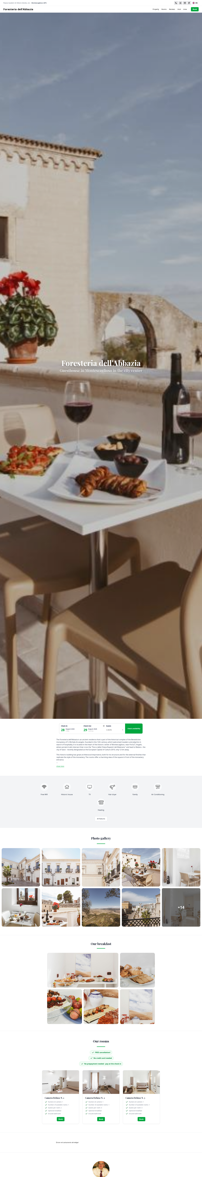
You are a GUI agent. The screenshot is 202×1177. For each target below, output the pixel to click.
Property (156, 9)
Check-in (64, 726)
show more (60, 766)
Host (179, 9)
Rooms (164, 9)
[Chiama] (176, 3)
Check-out (87, 726)
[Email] (185, 3)
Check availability (134, 729)
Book (195, 9)
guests (108, 726)
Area (185, 9)
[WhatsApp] (180, 3)
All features (101, 819)
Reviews (172, 9)
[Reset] (104, 726)
